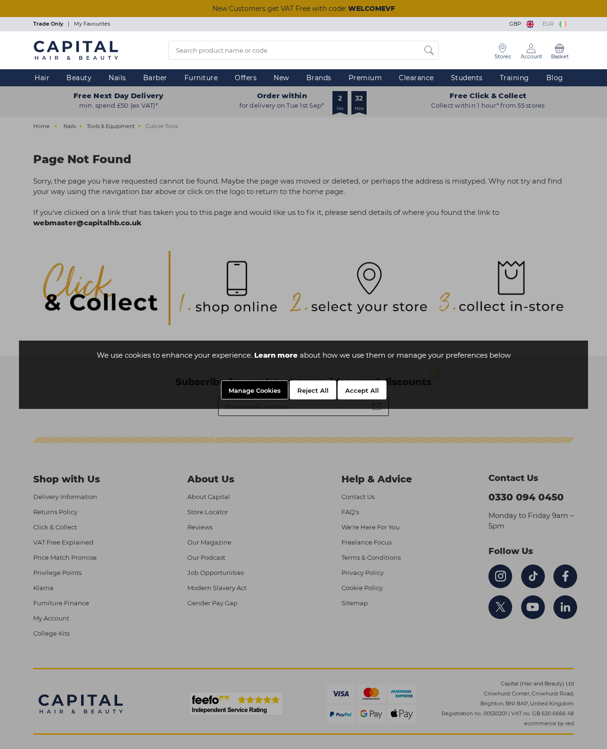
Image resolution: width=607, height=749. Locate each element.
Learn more (276, 355)
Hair (42, 78)
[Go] (429, 50)
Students (467, 78)
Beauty (79, 78)
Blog (554, 78)
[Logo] (76, 50)
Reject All (313, 390)
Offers (246, 78)
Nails (117, 78)
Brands (318, 78)
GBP (516, 23)
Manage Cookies (255, 390)
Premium (365, 78)
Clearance (416, 78)
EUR (550, 23)
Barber (155, 78)
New (281, 78)
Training (514, 78)
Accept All (362, 390)
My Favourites (92, 23)
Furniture (201, 78)
